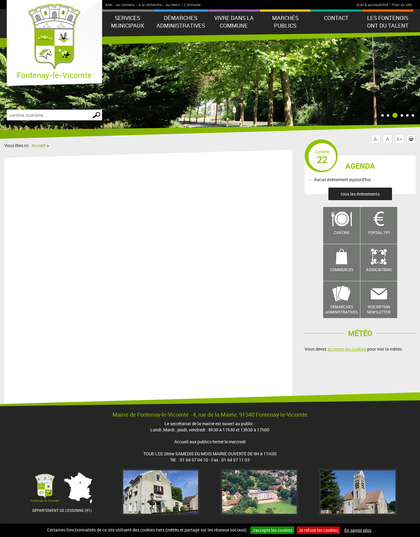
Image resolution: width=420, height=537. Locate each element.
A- (376, 139)
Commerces (341, 269)
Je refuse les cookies (318, 530)
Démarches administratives (181, 21)
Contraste (192, 4)
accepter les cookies (346, 349)
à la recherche (150, 4)
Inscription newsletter (378, 309)
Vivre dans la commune (234, 21)
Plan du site (402, 4)
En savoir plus (357, 530)
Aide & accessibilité (372, 4)
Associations (379, 269)
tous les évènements (360, 194)
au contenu (125, 4)
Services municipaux (127, 21)
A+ (399, 139)
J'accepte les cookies (272, 530)
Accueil (39, 145)
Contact (336, 17)
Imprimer (415, 139)
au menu (173, 4)
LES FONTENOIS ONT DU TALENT (388, 21)
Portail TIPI (379, 232)
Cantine (342, 232)
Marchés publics (285, 21)
